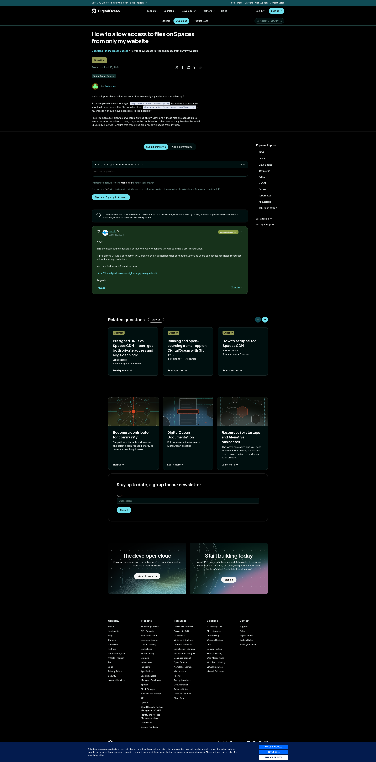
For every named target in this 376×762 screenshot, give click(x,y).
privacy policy (160, 749)
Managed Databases (151, 680)
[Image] (111, 164)
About (111, 626)
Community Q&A (181, 631)
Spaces (144, 684)
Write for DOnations (183, 640)
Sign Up (117, 464)
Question (99, 60)
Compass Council (182, 658)
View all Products (149, 727)
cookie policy (227, 752)
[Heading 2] (120, 164)
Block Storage (148, 689)
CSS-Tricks (179, 635)
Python (262, 177)
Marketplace (180, 671)
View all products (147, 576)
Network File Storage (151, 693)
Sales (242, 631)
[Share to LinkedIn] (188, 67)
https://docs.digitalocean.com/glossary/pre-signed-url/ (127, 273)
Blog (232, 2)
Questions (181, 20)
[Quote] (132, 164)
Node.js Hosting (214, 653)
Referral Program (116, 653)
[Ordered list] (129, 164)
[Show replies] (242, 287)
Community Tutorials (183, 626)
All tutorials (264, 201)
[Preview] (241, 164)
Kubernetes (264, 195)
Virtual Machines (215, 667)
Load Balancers (148, 676)
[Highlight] (114, 164)
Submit (124, 510)
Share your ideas (248, 644)
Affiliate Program (116, 658)
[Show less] (242, 232)
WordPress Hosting (216, 662)
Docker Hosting (214, 649)
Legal (110, 667)
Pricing (177, 676)
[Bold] (95, 164)
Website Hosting (215, 640)
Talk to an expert (267, 207)
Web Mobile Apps (215, 658)
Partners (112, 649)
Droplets (145, 658)
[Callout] (135, 164)
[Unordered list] (126, 164)
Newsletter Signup (183, 667)
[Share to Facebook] (182, 67)
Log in (259, 10)
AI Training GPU (214, 626)
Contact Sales (277, 2)
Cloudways (146, 722)
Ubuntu (262, 158)
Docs (239, 2)
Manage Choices (273, 757)
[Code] (141, 164)
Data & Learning (148, 644)
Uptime (144, 702)
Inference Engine (149, 640)
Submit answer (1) (156, 146)
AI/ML (261, 152)
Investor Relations (116, 680)
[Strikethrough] (104, 164)
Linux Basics (265, 164)
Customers (113, 644)
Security (112, 676)
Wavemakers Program (184, 653)
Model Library (147, 653)
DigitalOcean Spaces (116, 50)
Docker (262, 189)
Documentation (181, 684)
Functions (145, 667)
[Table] (138, 164)
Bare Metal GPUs (149, 635)
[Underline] (101, 164)
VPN (209, 644)
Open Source (180, 662)
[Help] (244, 164)
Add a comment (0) (182, 146)
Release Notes (181, 689)
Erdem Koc (111, 86)
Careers (249, 2)
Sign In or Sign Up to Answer (110, 197)
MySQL (262, 183)
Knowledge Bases (150, 626)
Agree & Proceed (273, 747)
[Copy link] (200, 67)
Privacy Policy (115, 671)
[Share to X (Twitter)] (177, 67)
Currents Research (183, 644)
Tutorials (165, 20)
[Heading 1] (117, 164)
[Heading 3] (123, 164)
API (142, 698)
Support (243, 626)
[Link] (107, 164)
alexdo (112, 231)
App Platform (147, 671)
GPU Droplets (147, 631)
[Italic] (98, 164)
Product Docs (200, 20)
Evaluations (146, 649)
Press (111, 662)
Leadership (113, 631)
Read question (121, 370)
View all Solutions (215, 671)
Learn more (174, 464)
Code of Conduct (182, 693)
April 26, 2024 (116, 234)
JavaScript (264, 170)
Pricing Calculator (182, 680)
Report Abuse (246, 635)
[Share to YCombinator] (194, 67)
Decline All (274, 752)
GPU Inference (214, 631)
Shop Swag (179, 698)
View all (156, 319)
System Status (246, 640)
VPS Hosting (213, 635)
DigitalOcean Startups (184, 649)
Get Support (261, 2)
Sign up (275, 10)
